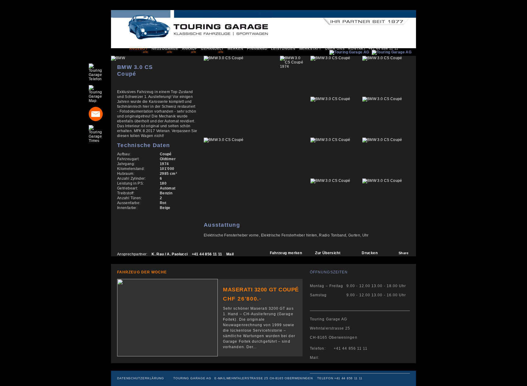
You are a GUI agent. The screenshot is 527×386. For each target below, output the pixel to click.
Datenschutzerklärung (140, 378)
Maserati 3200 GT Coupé (261, 290)
